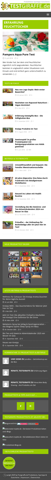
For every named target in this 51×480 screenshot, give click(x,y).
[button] (47, 14)
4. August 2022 (22, 132)
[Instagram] (30, 406)
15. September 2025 (11, 345)
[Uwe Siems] (6, 362)
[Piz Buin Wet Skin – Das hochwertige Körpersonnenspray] (25, 259)
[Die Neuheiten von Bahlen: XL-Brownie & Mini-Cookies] (13, 259)
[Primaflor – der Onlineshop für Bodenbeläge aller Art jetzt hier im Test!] (8, 225)
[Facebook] (21, 406)
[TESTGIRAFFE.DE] (25, 10)
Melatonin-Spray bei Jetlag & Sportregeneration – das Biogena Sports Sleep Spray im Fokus (24, 325)
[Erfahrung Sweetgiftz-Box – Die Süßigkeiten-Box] (8, 117)
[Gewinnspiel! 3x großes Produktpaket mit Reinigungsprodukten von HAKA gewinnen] (8, 140)
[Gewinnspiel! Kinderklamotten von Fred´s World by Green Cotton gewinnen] (25, 276)
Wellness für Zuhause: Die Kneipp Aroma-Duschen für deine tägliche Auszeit (25, 297)
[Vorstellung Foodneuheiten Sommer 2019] (37, 264)
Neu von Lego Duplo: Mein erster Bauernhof (30, 90)
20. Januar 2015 (22, 95)
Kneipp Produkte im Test (26, 129)
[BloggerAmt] (10, 423)
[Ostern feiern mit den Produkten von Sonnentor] (13, 269)
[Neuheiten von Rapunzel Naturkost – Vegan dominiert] (8, 104)
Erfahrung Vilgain (40, 371)
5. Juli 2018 (9, 58)
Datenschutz (35, 477)
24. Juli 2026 (9, 302)
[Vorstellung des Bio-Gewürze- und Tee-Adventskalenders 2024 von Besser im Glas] (8, 210)
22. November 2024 (23, 214)
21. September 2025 (11, 339)
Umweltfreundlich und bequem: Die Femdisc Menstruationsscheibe (31, 166)
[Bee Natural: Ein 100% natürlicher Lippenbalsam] (13, 276)
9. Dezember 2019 (23, 121)
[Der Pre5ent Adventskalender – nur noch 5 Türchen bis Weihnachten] (37, 275)
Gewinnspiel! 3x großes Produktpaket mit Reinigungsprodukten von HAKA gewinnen (29, 143)
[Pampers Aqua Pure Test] (25, 41)
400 (30, 150)
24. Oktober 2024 (23, 230)
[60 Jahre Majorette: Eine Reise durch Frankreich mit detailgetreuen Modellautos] (8, 181)
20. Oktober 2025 (10, 329)
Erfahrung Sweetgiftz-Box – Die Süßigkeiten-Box (29, 116)
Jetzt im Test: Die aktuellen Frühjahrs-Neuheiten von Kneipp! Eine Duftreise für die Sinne (24, 316)
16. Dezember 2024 (23, 199)
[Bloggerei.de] (22, 423)
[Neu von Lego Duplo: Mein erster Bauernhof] (8, 90)
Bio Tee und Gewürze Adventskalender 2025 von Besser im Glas (24, 334)
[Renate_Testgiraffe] (6, 374)
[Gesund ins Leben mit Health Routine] (8, 196)
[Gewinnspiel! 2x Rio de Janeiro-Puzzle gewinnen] (25, 281)
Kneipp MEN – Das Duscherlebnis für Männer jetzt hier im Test (25, 307)
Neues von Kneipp (11, 342)
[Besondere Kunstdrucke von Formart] (13, 253)
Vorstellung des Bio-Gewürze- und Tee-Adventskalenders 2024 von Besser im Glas (30, 209)
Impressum (25, 477)
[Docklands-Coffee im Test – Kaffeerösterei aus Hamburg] (13, 264)
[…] (14, 74)
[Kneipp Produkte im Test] (8, 130)
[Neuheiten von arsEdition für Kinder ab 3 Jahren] (37, 259)
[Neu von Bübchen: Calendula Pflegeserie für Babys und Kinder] (25, 264)
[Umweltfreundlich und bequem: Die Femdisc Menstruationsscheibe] (8, 168)
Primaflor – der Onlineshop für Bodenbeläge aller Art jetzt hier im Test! (30, 224)
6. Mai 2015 (21, 108)
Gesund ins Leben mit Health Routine (28, 194)
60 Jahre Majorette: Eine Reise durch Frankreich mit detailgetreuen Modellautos (31, 180)
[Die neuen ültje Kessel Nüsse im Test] (25, 269)
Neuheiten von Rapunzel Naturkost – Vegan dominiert (31, 103)
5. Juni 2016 (21, 150)
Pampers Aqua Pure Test (19, 54)
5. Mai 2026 (8, 311)
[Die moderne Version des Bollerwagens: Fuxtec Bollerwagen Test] (25, 253)
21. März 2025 (21, 170)
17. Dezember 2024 (23, 186)
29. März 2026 (9, 320)
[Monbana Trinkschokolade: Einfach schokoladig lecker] (37, 269)
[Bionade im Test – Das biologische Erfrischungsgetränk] (37, 253)
